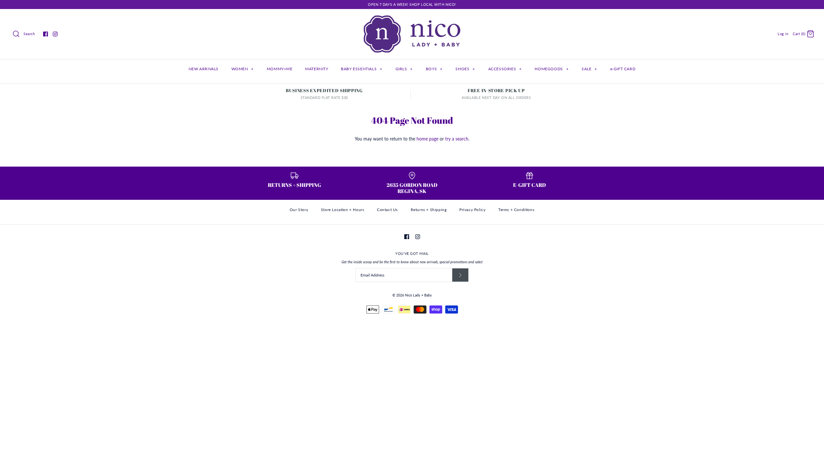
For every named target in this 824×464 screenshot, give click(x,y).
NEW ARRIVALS (204, 68)
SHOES (465, 68)
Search (29, 34)
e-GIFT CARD (623, 68)
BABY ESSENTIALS (361, 68)
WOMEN (242, 68)
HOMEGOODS (551, 68)
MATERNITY (316, 68)
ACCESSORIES (505, 68)
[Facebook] (45, 34)
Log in (783, 34)
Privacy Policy (472, 209)
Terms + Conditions (516, 209)
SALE (589, 68)
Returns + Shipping (429, 209)
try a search (456, 138)
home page (427, 138)
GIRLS (404, 68)
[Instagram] (55, 34)
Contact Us (387, 209)
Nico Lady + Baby (418, 295)
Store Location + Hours (342, 209)
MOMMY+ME (280, 68)
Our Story (299, 209)
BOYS (434, 68)
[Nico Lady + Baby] (412, 19)
